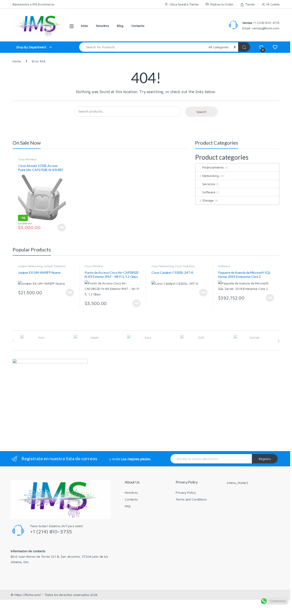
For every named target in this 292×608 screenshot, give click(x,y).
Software (208, 192)
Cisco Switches (184, 266)
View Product (60, 227)
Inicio (84, 26)
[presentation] (278, 340)
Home (17, 61)
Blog (120, 26)
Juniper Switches (54, 266)
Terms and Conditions (191, 499)
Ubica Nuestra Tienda (183, 4)
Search (201, 112)
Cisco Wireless (27, 159)
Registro (265, 459)
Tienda (249, 4)
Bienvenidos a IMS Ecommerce (33, 4)
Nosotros (102, 26)
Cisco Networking (162, 266)
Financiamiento (213, 167)
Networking (210, 176)
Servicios (208, 184)
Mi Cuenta (272, 4)
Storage (208, 200)
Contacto (137, 26)
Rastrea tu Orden (221, 4)
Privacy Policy (186, 492)
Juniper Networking (30, 266)
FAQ (127, 506)
